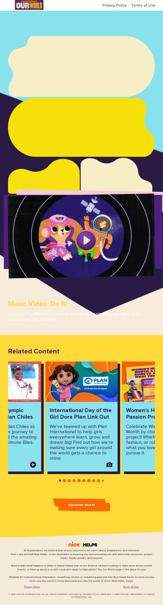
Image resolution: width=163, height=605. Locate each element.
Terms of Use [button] (143, 5)
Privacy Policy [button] (114, 5)
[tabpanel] (81, 417)
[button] (81, 236)
